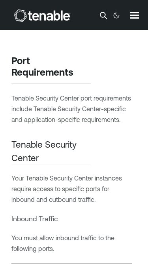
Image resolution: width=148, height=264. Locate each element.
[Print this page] (80, 73)
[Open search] (103, 15)
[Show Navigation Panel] (134, 15)
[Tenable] (42, 15)
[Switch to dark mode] (116, 15)
